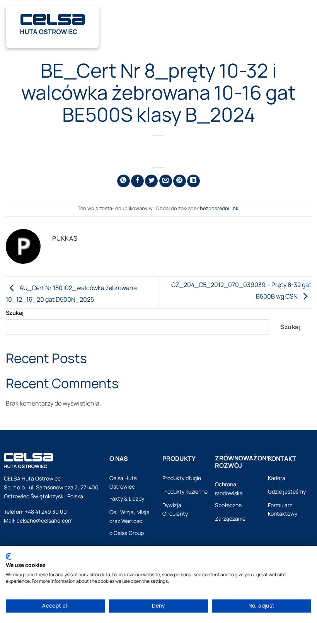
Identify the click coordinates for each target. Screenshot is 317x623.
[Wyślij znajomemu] (165, 181)
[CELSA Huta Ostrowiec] (52, 22)
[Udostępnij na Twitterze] (151, 181)
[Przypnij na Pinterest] (179, 181)
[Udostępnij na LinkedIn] (193, 181)
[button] (304, 23)
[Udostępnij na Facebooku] (137, 181)
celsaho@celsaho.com (45, 520)
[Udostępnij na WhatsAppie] (123, 181)
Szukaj (15, 312)
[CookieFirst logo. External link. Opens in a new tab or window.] (9, 556)
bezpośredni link (219, 208)
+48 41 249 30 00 (46, 511)
